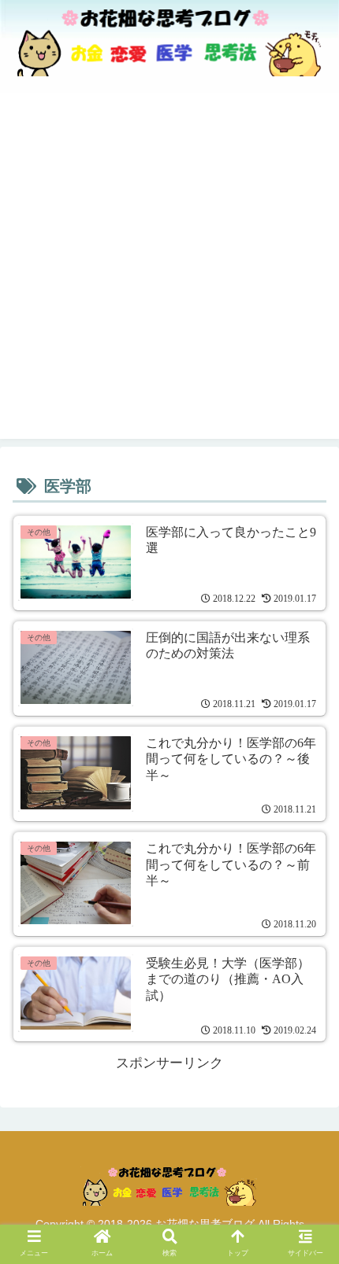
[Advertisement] (169, 270)
